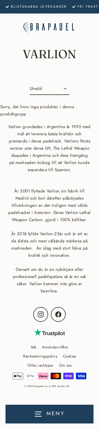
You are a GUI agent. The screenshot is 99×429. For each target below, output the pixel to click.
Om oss (65, 365)
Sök (34, 347)
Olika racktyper (41, 365)
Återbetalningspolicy (40, 356)
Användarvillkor (55, 347)
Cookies (69, 356)
